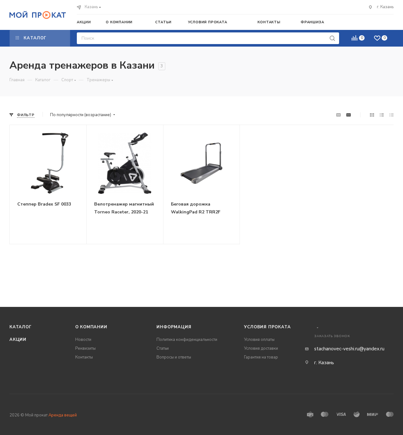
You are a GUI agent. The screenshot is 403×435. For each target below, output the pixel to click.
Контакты (84, 357)
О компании (91, 327)
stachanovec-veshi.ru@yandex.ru (349, 349)
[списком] (381, 115)
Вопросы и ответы (173, 357)
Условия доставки (261, 348)
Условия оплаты (259, 339)
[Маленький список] (338, 115)
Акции (17, 339)
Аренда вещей (62, 415)
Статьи (162, 348)
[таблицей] (391, 115)
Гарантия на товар (261, 357)
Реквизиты (85, 348)
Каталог (20, 327)
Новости (83, 339)
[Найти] (332, 38)
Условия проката (267, 327)
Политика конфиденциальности (186, 339)
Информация (173, 327)
